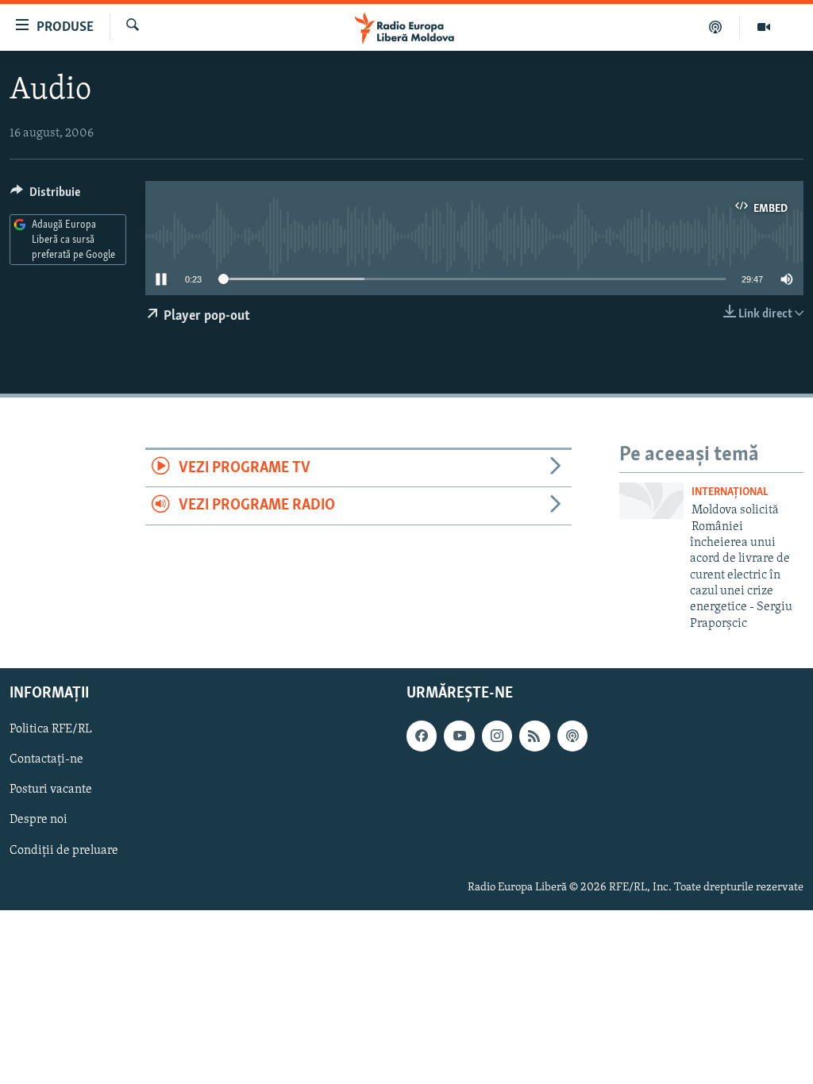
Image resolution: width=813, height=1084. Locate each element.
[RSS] (534, 736)
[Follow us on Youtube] (459, 736)
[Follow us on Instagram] (497, 736)
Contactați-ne (46, 760)
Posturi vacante (51, 790)
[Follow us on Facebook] (421, 736)
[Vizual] (764, 27)
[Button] (45, 196)
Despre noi (38, 820)
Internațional (730, 492)
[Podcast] (716, 27)
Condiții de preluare (64, 850)
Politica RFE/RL (51, 730)
